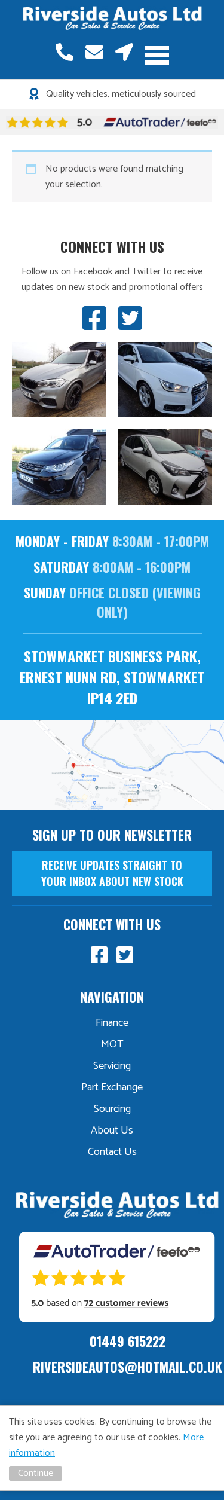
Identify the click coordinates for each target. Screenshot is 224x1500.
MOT (112, 1044)
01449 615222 (64, 52)
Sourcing (112, 1109)
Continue (35, 1473)
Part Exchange (112, 1087)
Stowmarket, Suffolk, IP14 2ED (124, 52)
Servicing (112, 1066)
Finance (112, 1023)
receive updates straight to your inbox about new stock (112, 873)
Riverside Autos (112, 18)
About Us (112, 1130)
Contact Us (112, 1152)
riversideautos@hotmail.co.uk (94, 52)
